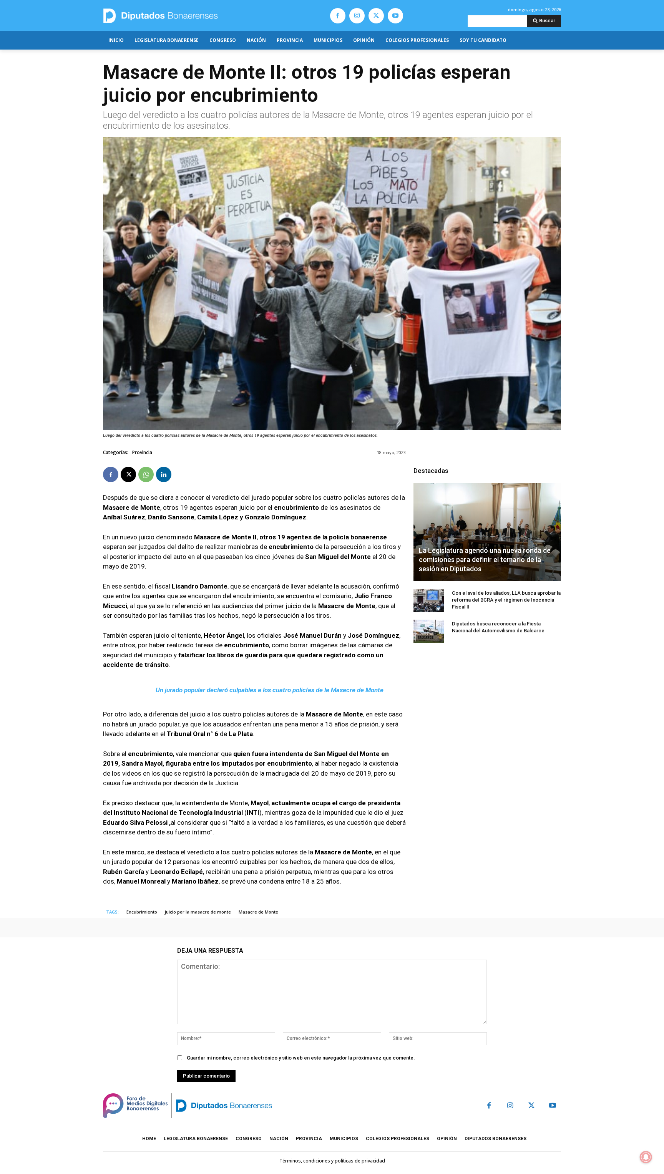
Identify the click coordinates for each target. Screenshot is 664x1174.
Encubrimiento (141, 912)
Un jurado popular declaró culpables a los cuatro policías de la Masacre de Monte (269, 690)
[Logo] (196, 15)
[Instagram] (357, 15)
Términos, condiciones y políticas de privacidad (332, 1160)
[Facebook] (337, 15)
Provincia (142, 452)
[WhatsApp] (146, 474)
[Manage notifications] (646, 1157)
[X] (376, 15)
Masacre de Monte (258, 912)
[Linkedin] (163, 474)
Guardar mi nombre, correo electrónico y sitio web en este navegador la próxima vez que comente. (301, 1058)
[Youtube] (395, 15)
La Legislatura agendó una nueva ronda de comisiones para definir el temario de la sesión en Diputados (485, 559)
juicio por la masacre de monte (198, 912)
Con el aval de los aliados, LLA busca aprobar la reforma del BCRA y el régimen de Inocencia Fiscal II (506, 600)
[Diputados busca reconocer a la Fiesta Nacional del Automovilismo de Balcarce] (428, 631)
